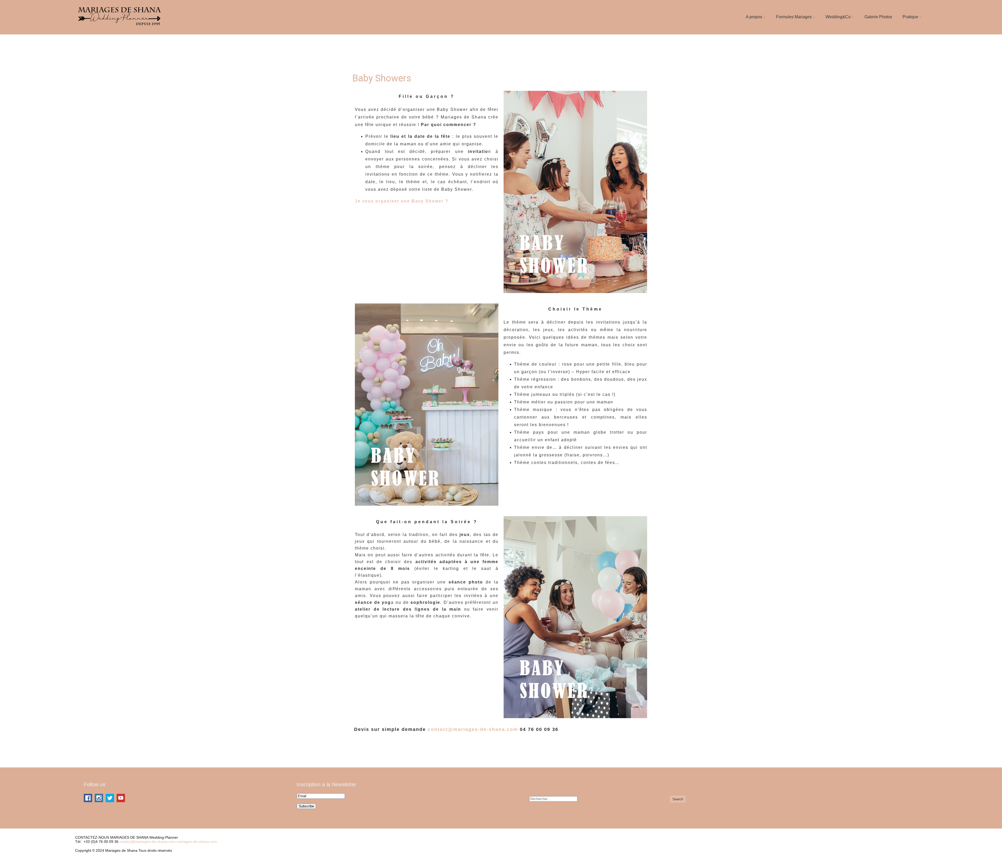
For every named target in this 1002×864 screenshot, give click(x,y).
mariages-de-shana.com (197, 841)
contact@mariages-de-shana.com (473, 729)
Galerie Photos (878, 17)
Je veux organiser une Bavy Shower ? (401, 201)
